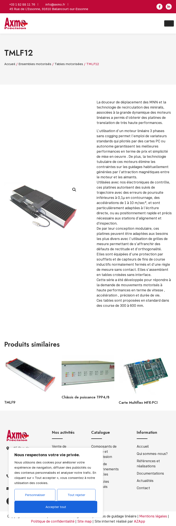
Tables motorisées (69, 64)
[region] (56, 482)
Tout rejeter (76, 495)
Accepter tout (56, 507)
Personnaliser (35, 495)
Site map (84, 521)
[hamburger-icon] (169, 23)
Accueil (9, 64)
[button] (74, 190)
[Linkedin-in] (169, 7)
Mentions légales (153, 516)
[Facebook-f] (159, 7)
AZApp (139, 521)
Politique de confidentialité (52, 521)
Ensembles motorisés (34, 64)
